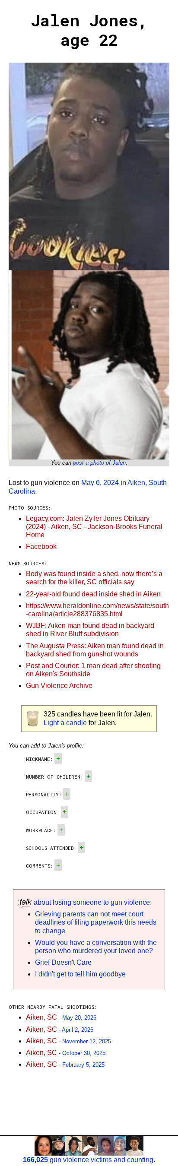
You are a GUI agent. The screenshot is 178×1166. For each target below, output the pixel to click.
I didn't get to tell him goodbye (80, 974)
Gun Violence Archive (59, 685)
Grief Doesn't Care (63, 962)
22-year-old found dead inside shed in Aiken (93, 594)
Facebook (41, 546)
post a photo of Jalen (99, 462)
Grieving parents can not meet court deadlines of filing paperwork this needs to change (95, 922)
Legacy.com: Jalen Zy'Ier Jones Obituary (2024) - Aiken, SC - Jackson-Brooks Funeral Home (94, 527)
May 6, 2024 (100, 482)
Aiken (136, 482)
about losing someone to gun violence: (92, 902)
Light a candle (65, 722)
